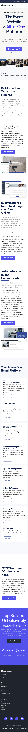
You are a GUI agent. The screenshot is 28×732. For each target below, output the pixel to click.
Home (2, 677)
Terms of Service (23, 728)
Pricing (2, 684)
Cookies (9, 728)
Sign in (23, 1)
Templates (3, 683)
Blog (2, 701)
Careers (3, 695)
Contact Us (3, 697)
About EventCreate (5, 693)
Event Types (4, 681)
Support (3, 705)
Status (2, 707)
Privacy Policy (4, 728)
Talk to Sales (17, 1)
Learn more (7, 396)
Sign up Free (13, 49)
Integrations (4, 686)
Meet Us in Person (5, 703)
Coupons (3, 688)
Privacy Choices (15, 728)
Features (3, 679)
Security (3, 709)
